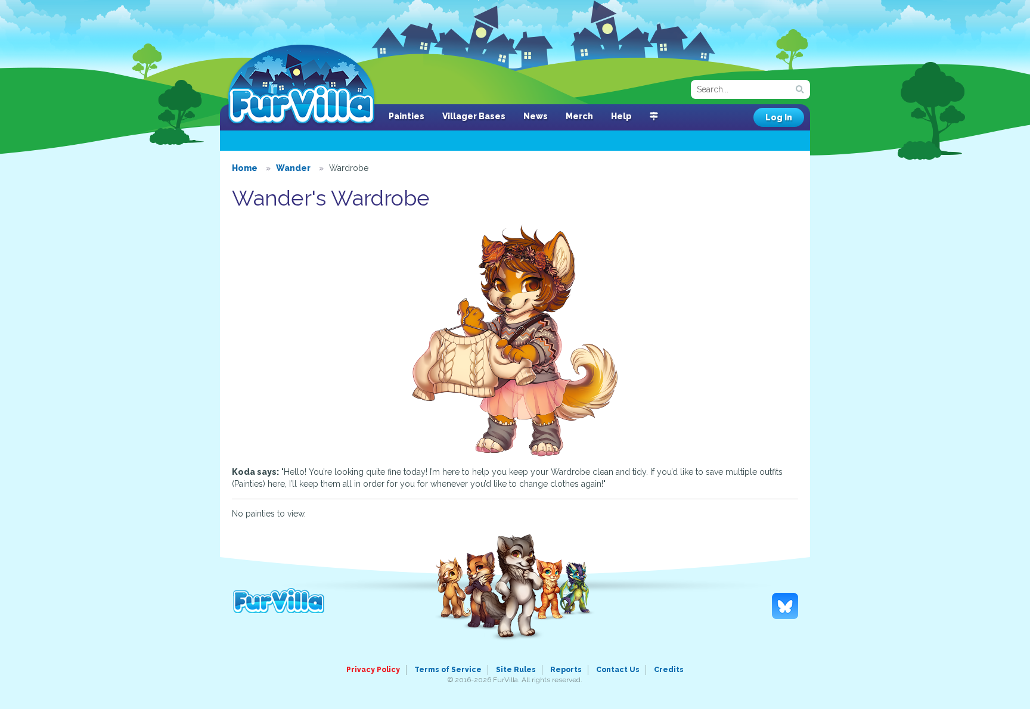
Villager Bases (473, 116)
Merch (579, 116)
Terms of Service (448, 670)
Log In (778, 117)
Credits (669, 670)
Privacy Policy (373, 670)
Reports (566, 670)
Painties (406, 116)
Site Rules (516, 670)
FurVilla (301, 85)
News (535, 116)
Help (621, 116)
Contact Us (618, 670)
